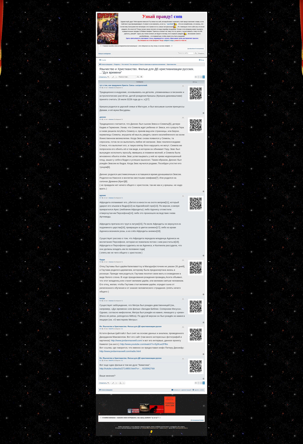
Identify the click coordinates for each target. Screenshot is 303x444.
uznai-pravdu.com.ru (182, 428)
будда (102, 260)
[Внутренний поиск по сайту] (195, 53)
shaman (111, 87)
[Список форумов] (107, 28)
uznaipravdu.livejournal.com (150, 428)
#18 (101, 262)
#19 (101, 300)
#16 (101, 119)
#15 (101, 87)
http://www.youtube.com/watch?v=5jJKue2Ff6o (144, 344)
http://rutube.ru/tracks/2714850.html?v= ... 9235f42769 (127, 368)
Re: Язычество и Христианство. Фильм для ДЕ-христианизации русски (130, 326)
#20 (101, 328)
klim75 (111, 328)
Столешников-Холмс (197, 420)
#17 (101, 198)
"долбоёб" (170, 24)
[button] (196, 77)
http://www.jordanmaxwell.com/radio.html (120, 351)
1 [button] (198, 77)
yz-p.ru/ (165, 428)
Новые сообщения (104, 53)
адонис (103, 195)
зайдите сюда (169, 40)
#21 (101, 360)
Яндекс (201, 53)
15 (121, 328)
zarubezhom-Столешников (195, 48)
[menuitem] (201, 60)
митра (102, 298)
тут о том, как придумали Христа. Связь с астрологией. (123, 85)
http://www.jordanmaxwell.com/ (126, 340)
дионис (103, 117)
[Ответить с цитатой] (183, 86)
